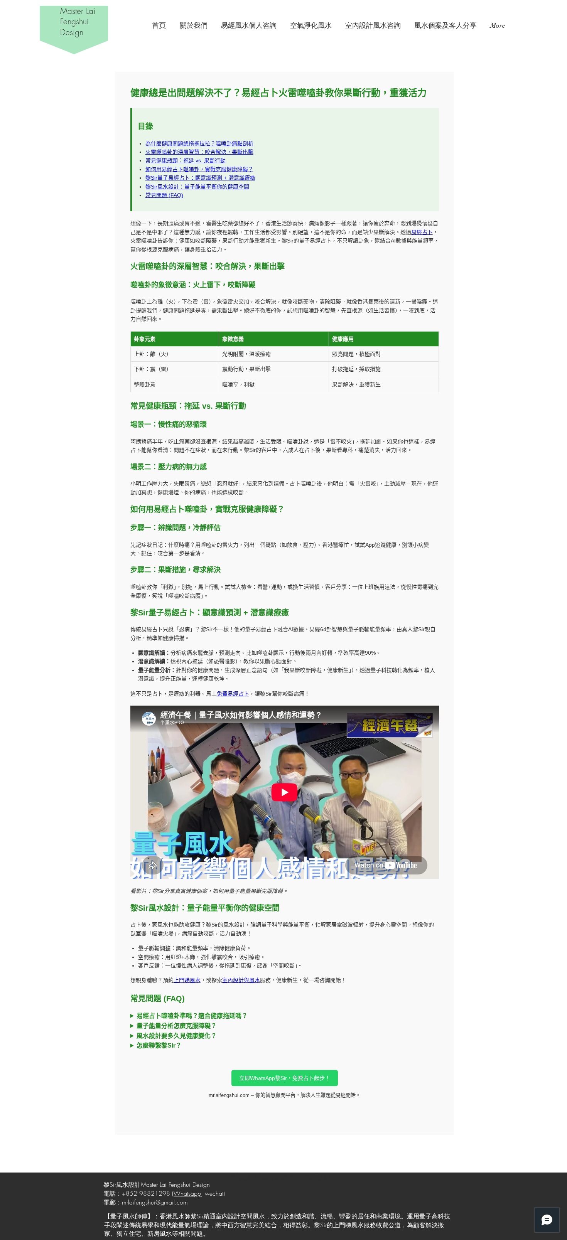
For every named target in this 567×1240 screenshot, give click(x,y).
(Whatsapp (186, 1193)
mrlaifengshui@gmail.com (155, 1202)
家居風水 (320, 1177)
